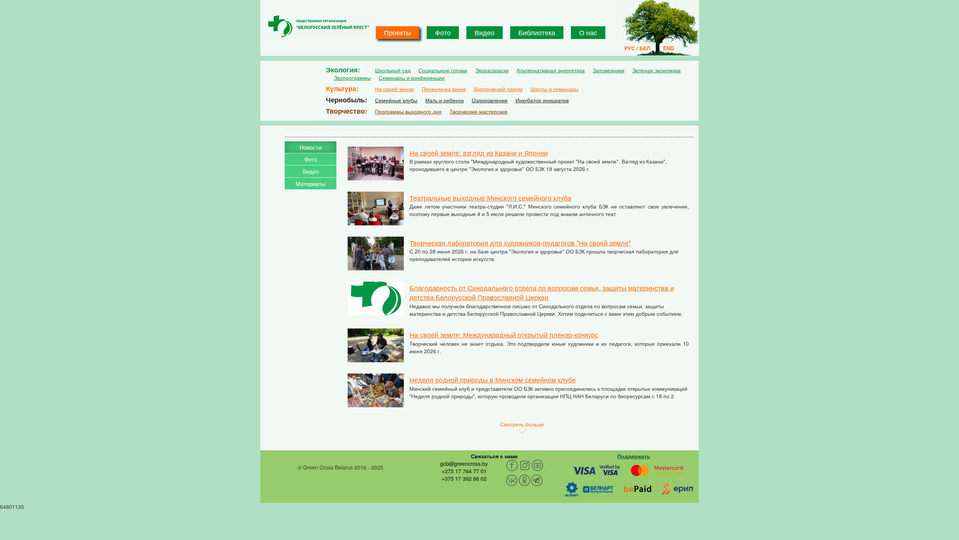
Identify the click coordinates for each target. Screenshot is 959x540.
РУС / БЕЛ (637, 48)
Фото (443, 32)
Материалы (311, 184)
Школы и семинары (554, 89)
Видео (484, 32)
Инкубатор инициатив (542, 100)
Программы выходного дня (408, 111)
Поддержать (633, 456)
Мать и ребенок (444, 100)
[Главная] (318, 26)
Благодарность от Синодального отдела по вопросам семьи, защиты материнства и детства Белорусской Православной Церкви (541, 292)
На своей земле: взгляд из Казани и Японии (478, 153)
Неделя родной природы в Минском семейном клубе (492, 379)
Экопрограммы (352, 77)
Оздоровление (490, 100)
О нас (588, 32)
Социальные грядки (442, 70)
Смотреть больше (522, 424)
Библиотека (536, 32)
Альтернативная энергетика (551, 70)
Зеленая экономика (656, 70)
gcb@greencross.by (464, 463)
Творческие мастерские (479, 111)
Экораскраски (492, 70)
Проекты (397, 32)
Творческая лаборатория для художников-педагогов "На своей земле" (520, 243)
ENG (668, 48)
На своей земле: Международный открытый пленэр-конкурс (503, 334)
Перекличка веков (444, 89)
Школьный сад (393, 70)
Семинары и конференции (412, 77)
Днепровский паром (498, 89)
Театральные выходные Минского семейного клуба (490, 197)
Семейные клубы (396, 100)
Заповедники (608, 70)
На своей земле (394, 89)
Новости (310, 147)
